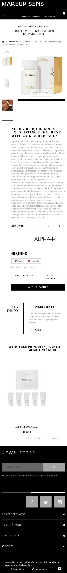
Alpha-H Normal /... (27, 426)
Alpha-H (26, 41)
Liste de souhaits (50, 16)
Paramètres (18, 569)
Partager (19, 261)
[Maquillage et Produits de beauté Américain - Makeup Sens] (23, 3)
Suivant (52, 439)
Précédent (36, 439)
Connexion (36, 16)
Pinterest (34, 261)
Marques (13, 41)
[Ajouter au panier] (8, 369)
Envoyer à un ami (26, 267)
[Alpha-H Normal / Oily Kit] (27, 388)
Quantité (17, 226)
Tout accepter (40, 569)
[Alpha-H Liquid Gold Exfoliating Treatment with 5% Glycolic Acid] (7, 61)
